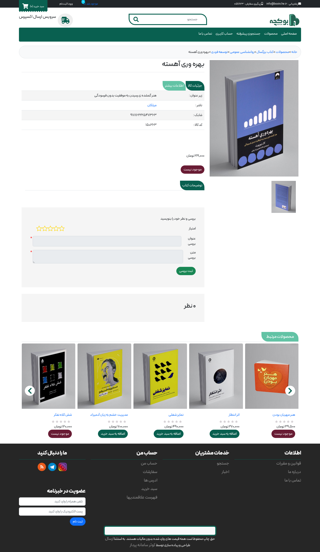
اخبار (225, 472)
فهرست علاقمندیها (142, 497)
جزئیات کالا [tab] (195, 85)
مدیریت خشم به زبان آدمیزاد (109, 414)
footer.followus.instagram (63, 467)
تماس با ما (205, 33)
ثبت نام (78, 521)
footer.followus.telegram (52, 467)
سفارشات (150, 472)
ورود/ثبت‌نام (66, 4)
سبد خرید (149, 489)
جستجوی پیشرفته (248, 33)
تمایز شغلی (176, 414)
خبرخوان (42, 467)
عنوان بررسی (192, 241)
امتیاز (192, 228)
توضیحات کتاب (192, 185)
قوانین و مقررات (288, 463)
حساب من (149, 463)
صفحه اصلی (289, 33)
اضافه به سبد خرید (113, 433)
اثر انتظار (234, 414)
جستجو (223, 463)
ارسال (109, 539)
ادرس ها (150, 480)
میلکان (152, 105)
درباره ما (294, 472)
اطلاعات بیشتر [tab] (174, 85)
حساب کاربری (224, 33)
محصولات (271, 33)
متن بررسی (192, 255)
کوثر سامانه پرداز (142, 545)
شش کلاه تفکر (63, 414)
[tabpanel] (113, 110)
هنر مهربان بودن (284, 414)
